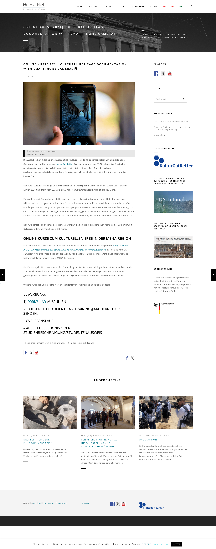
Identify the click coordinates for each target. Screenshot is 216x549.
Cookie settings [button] (161, 544)
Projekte (109, 6)
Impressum (49, 503)
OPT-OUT (146, 544)
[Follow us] (25, 352)
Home (80, 6)
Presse (153, 6)
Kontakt (85, 503)
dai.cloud (37, 503)
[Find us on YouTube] (36, 352)
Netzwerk (94, 6)
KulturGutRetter (64, 164)
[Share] (127, 358)
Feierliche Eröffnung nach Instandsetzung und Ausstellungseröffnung (100, 443)
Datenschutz (62, 503)
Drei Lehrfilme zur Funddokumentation (38, 441)
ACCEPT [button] (176, 544)
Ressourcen (139, 6)
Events (123, 6)
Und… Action (148, 439)
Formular (37, 301)
